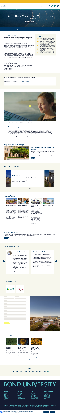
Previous (4, 261)
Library (18, 396)
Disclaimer (5, 399)
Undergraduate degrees (34, 398)
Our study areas (33, 395)
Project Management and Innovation (25, 83)
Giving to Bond (6, 395)
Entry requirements (23, 29)
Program (7, 9)
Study (39, 5)
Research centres (47, 395)
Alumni (45, 398)
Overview (5, 29)
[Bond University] (4, 6)
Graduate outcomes (11, 29)
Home (4, 9)
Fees (29, 29)
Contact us (46, 5)
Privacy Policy (6, 398)
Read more (46, 406)
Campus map (19, 394)
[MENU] (58, 6)
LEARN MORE (33, 158)
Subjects (17, 29)
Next (56, 261)
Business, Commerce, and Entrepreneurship (25, 81)
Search (55, 6)
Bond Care (5, 393)
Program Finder (33, 394)
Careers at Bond (6, 396)
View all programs (30, 359)
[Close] (59, 412)
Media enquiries (6, 397)
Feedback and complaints (21, 398)
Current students (19, 393)
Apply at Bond (33, 393)
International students (34, 396)
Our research (46, 393)
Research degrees (47, 396)
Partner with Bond (47, 397)
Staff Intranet (19, 397)
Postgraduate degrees (34, 397)
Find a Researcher (47, 394)
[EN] (52, 6)
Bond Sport (19, 395)
